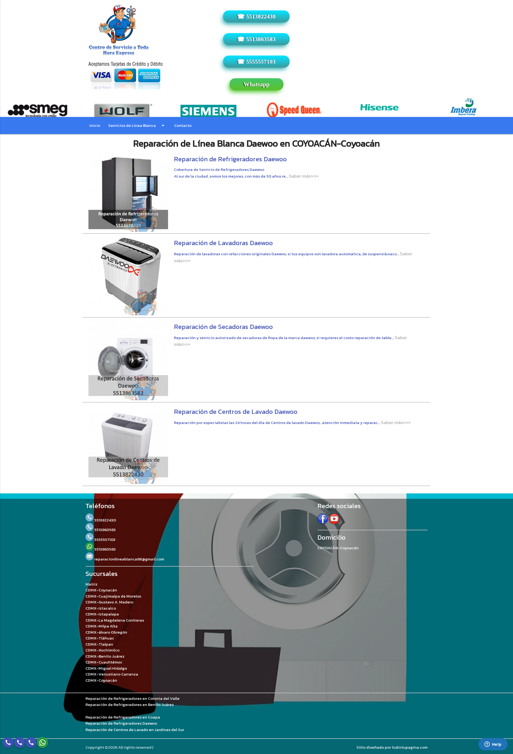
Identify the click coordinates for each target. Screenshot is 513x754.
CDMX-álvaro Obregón (106, 632)
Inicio (95, 125)
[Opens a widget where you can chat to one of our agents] (493, 744)
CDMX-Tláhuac (100, 638)
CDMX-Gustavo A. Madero (109, 602)
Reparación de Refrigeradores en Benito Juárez (130, 705)
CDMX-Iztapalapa (102, 614)
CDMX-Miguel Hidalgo (106, 668)
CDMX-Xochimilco (102, 650)
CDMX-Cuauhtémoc (104, 662)
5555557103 (104, 539)
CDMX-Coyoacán (101, 590)
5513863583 (105, 530)
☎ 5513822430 (256, 16)
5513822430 (105, 520)
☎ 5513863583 (256, 39)
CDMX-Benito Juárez (105, 656)
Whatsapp (256, 84)
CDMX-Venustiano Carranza (112, 674)
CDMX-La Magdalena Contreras (115, 620)
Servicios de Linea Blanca (137, 125)
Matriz (92, 584)
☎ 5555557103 (256, 61)
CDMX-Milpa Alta (102, 626)
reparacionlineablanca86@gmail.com (129, 559)
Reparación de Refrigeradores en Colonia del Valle (133, 698)
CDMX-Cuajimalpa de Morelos (113, 596)
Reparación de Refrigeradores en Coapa (123, 717)
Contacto (183, 125)
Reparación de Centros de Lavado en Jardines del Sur (135, 730)
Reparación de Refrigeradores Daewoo (121, 723)
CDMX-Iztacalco (101, 608)
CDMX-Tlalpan (99, 644)
